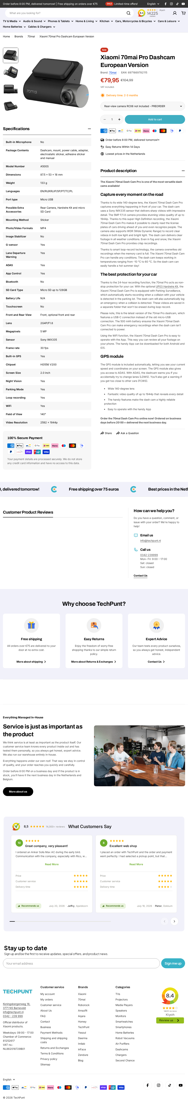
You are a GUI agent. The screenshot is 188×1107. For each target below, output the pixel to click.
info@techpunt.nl (150, 540)
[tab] (28, 513)
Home (6, 36)
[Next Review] (174, 921)
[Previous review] (164, 921)
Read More (52, 864)
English (151, 4)
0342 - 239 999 (13, 1016)
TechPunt (19, 1097)
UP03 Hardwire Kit (167, 286)
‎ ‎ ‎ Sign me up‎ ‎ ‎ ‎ (173, 963)
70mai (31, 36)
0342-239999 (149, 554)
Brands (19, 36)
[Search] (128, 13)
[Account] (175, 13)
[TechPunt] (17, 991)
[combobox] (69, 13)
